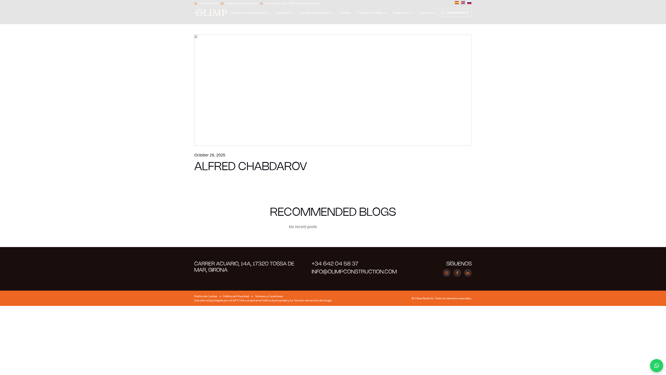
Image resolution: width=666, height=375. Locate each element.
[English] (462, 3)
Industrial (282, 12)
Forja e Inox (401, 12)
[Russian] (469, 3)
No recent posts (303, 226)
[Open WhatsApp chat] (656, 365)
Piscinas (345, 12)
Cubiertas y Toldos (370, 12)
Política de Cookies (205, 296)
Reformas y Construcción (248, 12)
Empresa (425, 12)
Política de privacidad (274, 300)
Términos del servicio (306, 300)
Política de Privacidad (236, 296)
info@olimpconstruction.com (241, 3)
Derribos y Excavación (314, 12)
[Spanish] (456, 3)
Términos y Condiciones (269, 296)
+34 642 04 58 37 (208, 3)
